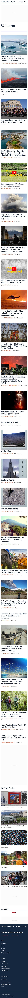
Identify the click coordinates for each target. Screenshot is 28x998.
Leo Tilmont (6, 620)
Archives (3, 948)
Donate (3, 986)
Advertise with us (5, 970)
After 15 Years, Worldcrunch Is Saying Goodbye (11, 807)
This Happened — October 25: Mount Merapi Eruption (12, 185)
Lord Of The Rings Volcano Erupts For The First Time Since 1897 (13, 737)
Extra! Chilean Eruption (10, 422)
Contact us (3, 966)
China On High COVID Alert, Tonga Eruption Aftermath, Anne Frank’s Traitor (14, 346)
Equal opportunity (5, 968)
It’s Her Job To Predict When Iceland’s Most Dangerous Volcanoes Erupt (12, 313)
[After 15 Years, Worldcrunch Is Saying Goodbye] (14, 798)
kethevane (5, 686)
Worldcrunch (6, 188)
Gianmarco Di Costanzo (9, 63)
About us (3, 961)
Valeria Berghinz (7, 221)
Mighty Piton (6, 451)
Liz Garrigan (6, 653)
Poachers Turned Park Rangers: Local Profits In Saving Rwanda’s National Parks (13, 714)
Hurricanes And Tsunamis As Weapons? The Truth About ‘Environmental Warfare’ (12, 681)
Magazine (3, 943)
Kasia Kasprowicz (7, 719)
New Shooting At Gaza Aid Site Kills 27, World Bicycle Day (13, 121)
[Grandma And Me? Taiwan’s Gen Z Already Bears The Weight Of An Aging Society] (14, 817)
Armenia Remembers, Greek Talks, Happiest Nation (12, 413)
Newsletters (4, 979)
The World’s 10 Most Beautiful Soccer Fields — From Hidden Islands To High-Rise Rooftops (13, 153)
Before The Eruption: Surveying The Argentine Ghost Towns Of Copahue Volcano (13, 603)
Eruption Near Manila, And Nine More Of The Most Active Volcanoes (14, 616)
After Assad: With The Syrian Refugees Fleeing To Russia (14, 886)
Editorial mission (5, 964)
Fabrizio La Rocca (7, 254)
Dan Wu (4, 385)
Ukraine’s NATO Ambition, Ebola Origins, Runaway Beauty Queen (14, 571)
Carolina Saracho (7, 607)
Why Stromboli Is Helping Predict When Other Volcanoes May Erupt (13, 216)
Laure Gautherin (7, 157)
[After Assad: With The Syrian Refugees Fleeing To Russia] (14, 878)
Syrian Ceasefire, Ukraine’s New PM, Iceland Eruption (13, 90)
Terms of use (4, 995)
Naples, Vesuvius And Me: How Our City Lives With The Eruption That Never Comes (13, 249)
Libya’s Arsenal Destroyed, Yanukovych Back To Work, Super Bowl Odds (11, 648)
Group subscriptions (6, 984)
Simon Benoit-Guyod (8, 729)
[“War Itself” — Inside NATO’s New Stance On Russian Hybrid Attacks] (14, 837)
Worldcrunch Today (5, 982)
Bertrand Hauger (14, 385)
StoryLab (3, 950)
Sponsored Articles (5, 952)
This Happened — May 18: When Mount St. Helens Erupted (13, 281)
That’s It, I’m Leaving (9, 509)
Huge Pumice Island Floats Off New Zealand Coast (13, 726)
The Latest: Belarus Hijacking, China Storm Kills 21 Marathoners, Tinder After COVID (13, 380)
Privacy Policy (10, 995)
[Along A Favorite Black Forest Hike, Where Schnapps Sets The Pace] (14, 858)
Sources (3, 946)
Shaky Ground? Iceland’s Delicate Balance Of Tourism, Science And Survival (12, 58)
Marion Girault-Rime (8, 742)
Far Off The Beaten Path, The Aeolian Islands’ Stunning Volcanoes (12, 539)
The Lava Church (7, 480)
